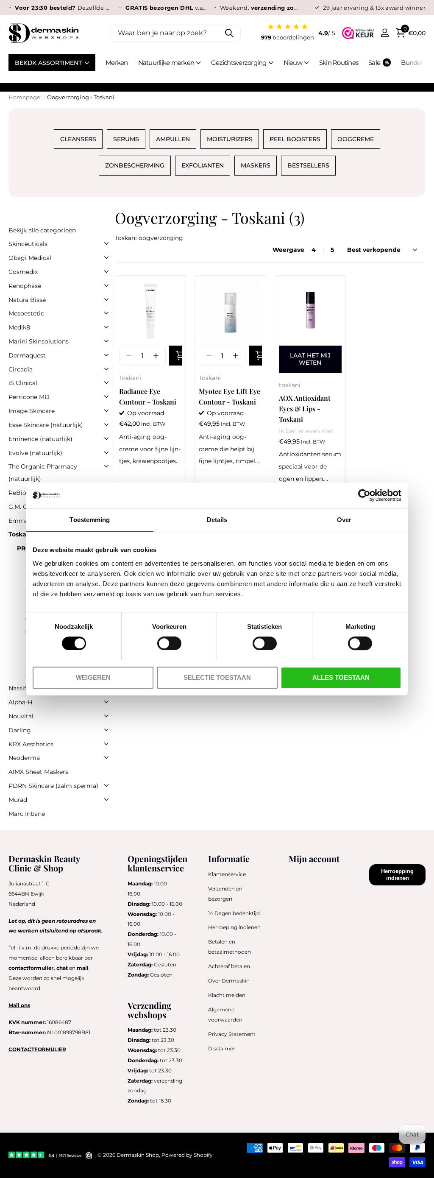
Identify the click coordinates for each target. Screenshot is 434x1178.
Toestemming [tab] (90, 519)
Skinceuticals (27, 244)
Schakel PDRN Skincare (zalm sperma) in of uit (106, 785)
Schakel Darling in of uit (106, 729)
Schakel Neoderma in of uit (106, 757)
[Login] (385, 32)
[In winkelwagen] (175, 356)
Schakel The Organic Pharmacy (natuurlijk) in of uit (106, 466)
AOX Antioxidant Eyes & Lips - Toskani (305, 409)
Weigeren (93, 677)
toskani (289, 385)
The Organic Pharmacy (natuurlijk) (42, 473)
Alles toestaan (341, 677)
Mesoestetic (26, 313)
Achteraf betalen (229, 966)
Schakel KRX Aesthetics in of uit (106, 743)
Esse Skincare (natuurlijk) (45, 425)
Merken (117, 63)
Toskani (130, 378)
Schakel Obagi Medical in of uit (106, 257)
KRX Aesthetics (30, 744)
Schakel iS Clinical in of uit (106, 382)
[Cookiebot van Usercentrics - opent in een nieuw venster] (364, 495)
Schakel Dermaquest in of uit (106, 354)
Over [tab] (344, 519)
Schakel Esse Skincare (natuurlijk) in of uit (106, 424)
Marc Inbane (26, 814)
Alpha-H (20, 702)
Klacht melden (226, 995)
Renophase (24, 286)
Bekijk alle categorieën (42, 230)
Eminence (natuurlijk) (40, 439)
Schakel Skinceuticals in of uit (106, 243)
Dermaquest (27, 355)
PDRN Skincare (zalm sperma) (53, 786)
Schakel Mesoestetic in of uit (106, 312)
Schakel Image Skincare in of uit (106, 410)
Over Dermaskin (229, 980)
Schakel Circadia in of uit (106, 368)
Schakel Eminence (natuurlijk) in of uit (106, 438)
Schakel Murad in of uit (106, 799)
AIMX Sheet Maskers (38, 772)
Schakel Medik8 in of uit (106, 326)
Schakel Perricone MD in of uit (106, 396)
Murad (17, 800)
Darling (19, 730)
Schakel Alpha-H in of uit (106, 701)
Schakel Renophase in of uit (106, 285)
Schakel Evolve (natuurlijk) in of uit (106, 452)
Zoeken (229, 33)
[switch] (169, 643)
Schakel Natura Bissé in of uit (106, 299)
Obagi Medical (29, 258)
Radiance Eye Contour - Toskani (147, 396)
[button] (156, 356)
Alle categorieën (169, 67)
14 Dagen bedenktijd (234, 913)
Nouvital (20, 716)
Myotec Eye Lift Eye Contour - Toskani (229, 396)
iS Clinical (22, 383)
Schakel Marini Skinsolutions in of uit (106, 340)
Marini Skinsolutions (38, 341)
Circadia (20, 369)
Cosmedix (23, 272)
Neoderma (24, 758)
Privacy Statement (232, 1034)
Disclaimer (221, 1048)
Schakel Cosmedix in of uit (106, 271)
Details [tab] (217, 519)
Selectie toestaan (217, 677)
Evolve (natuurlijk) (35, 453)
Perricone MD (29, 397)
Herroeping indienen (234, 927)
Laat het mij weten (310, 359)
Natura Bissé (27, 300)
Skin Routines (338, 63)
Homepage (24, 97)
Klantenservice (227, 874)
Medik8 (19, 327)
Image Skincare (31, 411)
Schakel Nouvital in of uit (106, 715)
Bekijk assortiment (49, 63)
